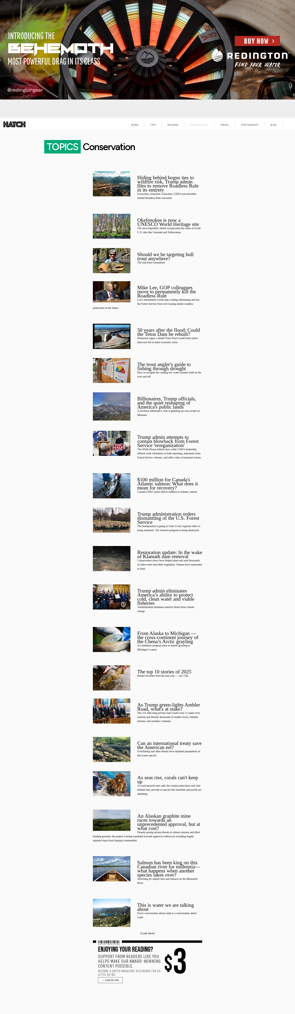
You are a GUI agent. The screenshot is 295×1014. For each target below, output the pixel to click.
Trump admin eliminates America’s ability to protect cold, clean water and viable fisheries (165, 597)
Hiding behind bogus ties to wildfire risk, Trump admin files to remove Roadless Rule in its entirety (168, 184)
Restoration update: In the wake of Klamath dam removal (169, 554)
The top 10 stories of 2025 (164, 671)
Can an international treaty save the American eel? (169, 745)
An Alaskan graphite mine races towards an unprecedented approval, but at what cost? (168, 822)
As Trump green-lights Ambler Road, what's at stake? (168, 707)
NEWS (134, 125)
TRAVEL (224, 125)
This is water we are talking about (165, 907)
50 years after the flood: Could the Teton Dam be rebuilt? (168, 332)
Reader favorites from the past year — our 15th (162, 675)
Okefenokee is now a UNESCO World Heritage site (168, 222)
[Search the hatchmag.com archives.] (288, 125)
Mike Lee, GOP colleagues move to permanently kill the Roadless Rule (166, 291)
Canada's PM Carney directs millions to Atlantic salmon (167, 491)
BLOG (273, 125)
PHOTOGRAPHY (249, 125)
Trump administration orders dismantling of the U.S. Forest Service (168, 518)
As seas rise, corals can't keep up (167, 779)
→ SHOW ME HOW (110, 980)
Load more (147, 933)
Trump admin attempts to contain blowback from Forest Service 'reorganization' (168, 441)
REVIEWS (172, 125)
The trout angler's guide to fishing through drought (164, 366)
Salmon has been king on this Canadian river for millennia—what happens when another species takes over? (168, 869)
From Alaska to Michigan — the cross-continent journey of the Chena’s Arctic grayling (167, 637)
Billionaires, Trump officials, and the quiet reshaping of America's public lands (166, 403)
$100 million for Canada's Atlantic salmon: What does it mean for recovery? (167, 484)
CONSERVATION (199, 125)
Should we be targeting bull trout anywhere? (165, 256)
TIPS (153, 125)
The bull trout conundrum (151, 262)
